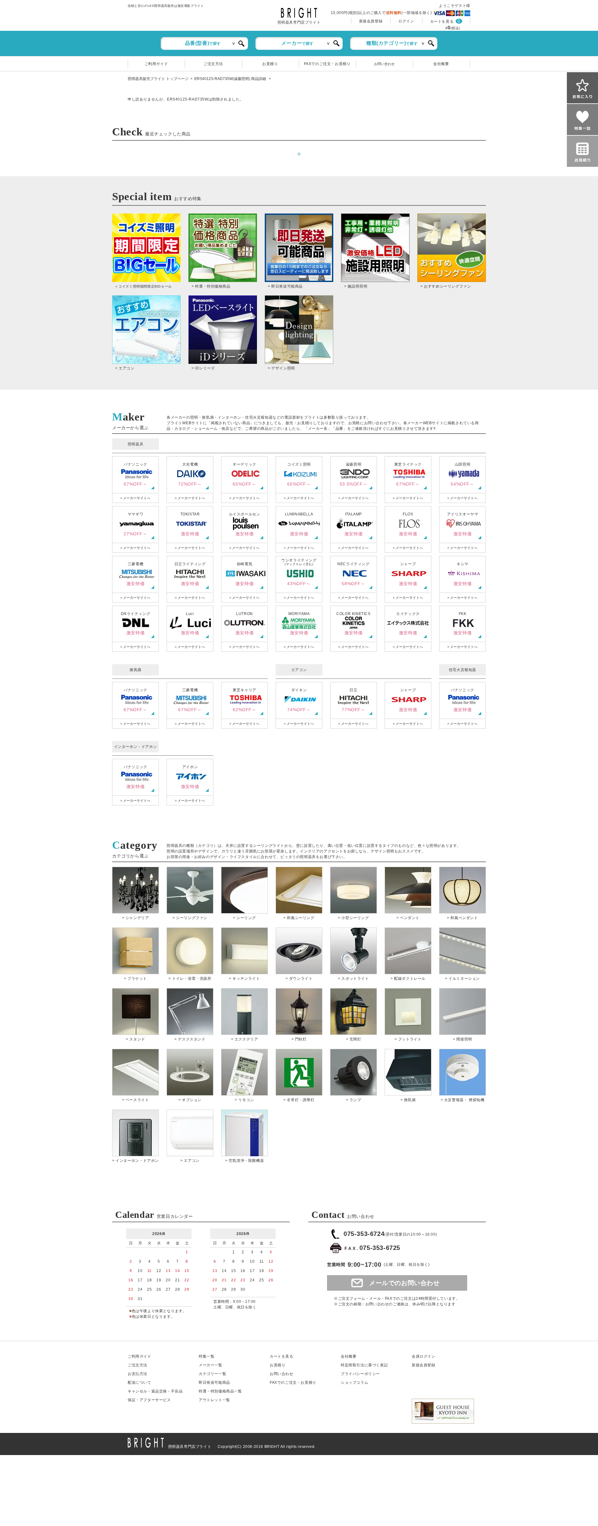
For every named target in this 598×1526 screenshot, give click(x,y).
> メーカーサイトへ (135, 498)
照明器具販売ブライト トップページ (158, 79)
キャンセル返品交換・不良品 (155, 1391)
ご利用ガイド (156, 64)
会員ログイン (423, 1356)
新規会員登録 (371, 21)
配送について (139, 1382)
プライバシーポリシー (360, 1374)
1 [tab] (299, 154)
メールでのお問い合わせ (404, 1282)
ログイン (406, 21)
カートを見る (442, 21)
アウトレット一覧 (214, 1400)
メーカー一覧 (210, 1365)
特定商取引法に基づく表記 (364, 1365)
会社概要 (441, 64)
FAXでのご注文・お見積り (327, 64)
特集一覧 (206, 1356)
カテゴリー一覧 (212, 1374)
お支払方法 (137, 1374)
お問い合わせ (384, 64)
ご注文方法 (213, 64)
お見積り (270, 64)
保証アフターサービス (149, 1400)
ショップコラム (354, 1382)
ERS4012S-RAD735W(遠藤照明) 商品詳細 (230, 79)
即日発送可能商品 (214, 1382)
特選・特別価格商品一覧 (220, 1391)
